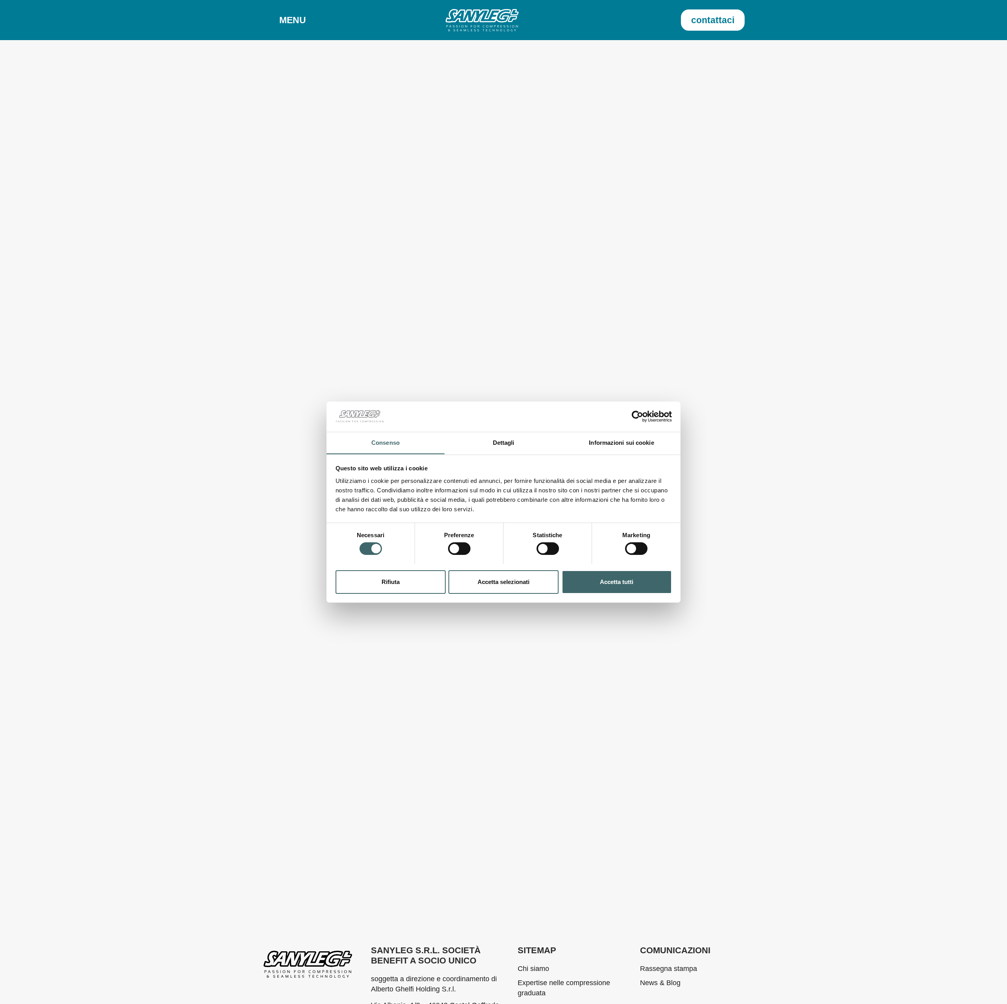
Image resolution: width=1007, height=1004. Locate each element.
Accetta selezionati (503, 581)
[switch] (459, 548)
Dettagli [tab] (504, 442)
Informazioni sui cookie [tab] (621, 442)
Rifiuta (391, 581)
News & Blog (660, 983)
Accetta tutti (616, 581)
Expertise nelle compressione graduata (564, 988)
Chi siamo (533, 969)
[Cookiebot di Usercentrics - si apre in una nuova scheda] (637, 416)
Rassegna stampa (668, 969)
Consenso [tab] (385, 442)
